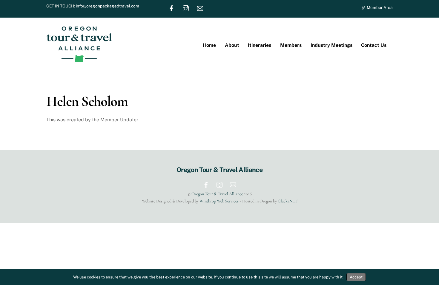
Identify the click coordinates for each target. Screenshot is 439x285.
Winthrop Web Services (219, 201)
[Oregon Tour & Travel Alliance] (79, 59)
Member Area (379, 7)
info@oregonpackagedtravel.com (107, 6)
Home (209, 45)
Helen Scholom (87, 101)
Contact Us (373, 45)
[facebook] (171, 7)
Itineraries (259, 45)
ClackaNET (287, 201)
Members (291, 45)
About (232, 45)
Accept (356, 277)
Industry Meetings (331, 45)
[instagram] (186, 7)
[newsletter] (200, 7)
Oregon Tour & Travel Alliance (217, 193)
